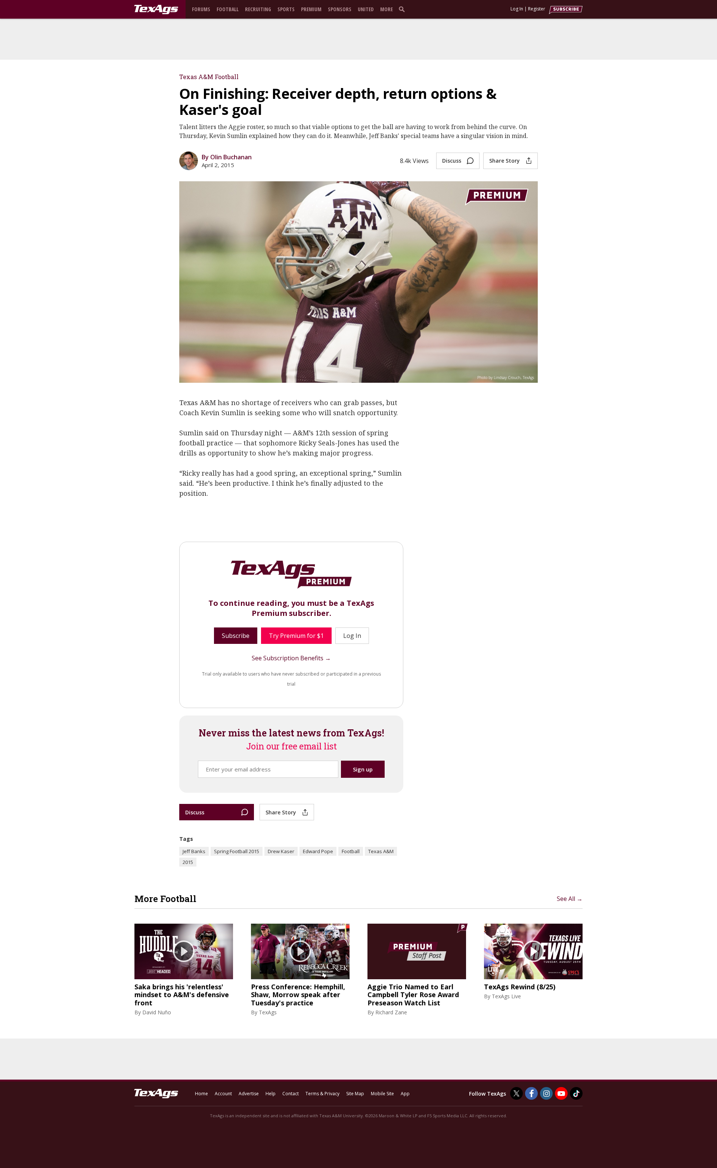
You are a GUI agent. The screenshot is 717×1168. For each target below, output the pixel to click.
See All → (570, 899)
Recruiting (258, 9)
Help (271, 1093)
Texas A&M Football (209, 77)
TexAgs (268, 1012)
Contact (290, 1093)
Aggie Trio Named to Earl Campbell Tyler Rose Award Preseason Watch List (413, 995)
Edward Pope (318, 851)
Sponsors (339, 9)
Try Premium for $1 (296, 636)
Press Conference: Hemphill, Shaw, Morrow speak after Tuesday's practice (298, 995)
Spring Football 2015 (236, 851)
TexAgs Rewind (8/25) (519, 987)
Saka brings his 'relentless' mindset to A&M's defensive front (181, 995)
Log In (516, 9)
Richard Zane (391, 1012)
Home (201, 1093)
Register (536, 9)
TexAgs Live (506, 996)
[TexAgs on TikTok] (576, 1093)
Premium (311, 9)
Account (223, 1093)
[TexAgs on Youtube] (561, 1093)
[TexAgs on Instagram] (546, 1093)
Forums (201, 9)
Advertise (249, 1093)
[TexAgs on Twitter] (516, 1093)
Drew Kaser (281, 851)
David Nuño (156, 1012)
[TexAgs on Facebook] (531, 1093)
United (366, 9)
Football (228, 9)
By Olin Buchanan (227, 157)
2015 (188, 862)
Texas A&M (381, 851)
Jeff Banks (194, 851)
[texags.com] (156, 10)
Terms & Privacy (322, 1093)
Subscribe (235, 636)
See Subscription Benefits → (291, 658)
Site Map (355, 1093)
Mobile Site (382, 1093)
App (405, 1093)
